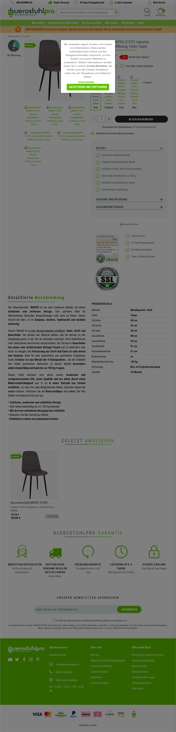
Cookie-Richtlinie (97, 66)
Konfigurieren (86, 82)
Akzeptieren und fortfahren (88, 87)
